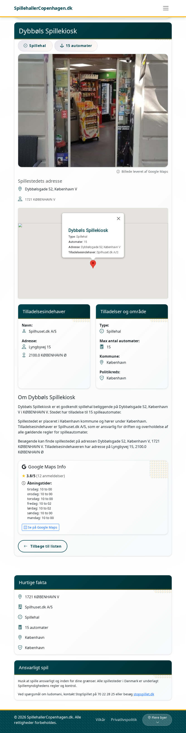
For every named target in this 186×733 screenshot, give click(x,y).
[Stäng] (118, 218)
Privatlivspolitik (124, 719)
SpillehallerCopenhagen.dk (43, 8)
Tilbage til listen (45, 546)
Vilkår (100, 719)
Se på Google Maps (42, 527)
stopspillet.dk (144, 694)
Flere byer (159, 717)
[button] (93, 264)
